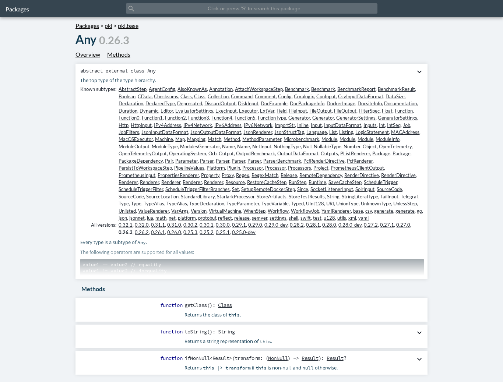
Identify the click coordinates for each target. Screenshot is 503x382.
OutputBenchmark (255, 153)
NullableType (327, 146)
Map (180, 139)
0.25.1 (223, 232)
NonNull (278, 358)
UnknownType (376, 203)
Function (404, 111)
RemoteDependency (320, 175)
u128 (329, 218)
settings (278, 218)
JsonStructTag (289, 132)
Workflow (278, 211)
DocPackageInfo (307, 103)
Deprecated (189, 103)
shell (293, 218)
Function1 (152, 118)
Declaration (131, 103)
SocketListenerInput (331, 189)
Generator (299, 118)
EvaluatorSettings (194, 111)
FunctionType (272, 118)
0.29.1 (239, 225)
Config (285, 96)
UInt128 (315, 203)
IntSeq (394, 125)
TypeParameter (242, 203)
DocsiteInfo (370, 103)
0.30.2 (190, 225)
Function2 (175, 118)
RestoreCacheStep (266, 182)
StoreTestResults (307, 196)
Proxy (228, 175)
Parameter (186, 161)
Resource (235, 182)
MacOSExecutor (136, 139)
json (123, 218)
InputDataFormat (342, 125)
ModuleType (165, 146)
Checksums (166, 96)
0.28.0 (329, 225)
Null (307, 146)
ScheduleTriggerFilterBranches (197, 189)
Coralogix (304, 96)
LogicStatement (372, 132)
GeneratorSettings (356, 118)
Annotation (221, 89)
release (242, 218)
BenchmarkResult (396, 89)
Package (381, 153)
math (160, 218)
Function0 (129, 118)
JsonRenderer (257, 132)
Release (289, 175)
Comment (265, 96)
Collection (218, 96)
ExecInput (226, 111)
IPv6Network (258, 125)
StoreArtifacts (271, 196)
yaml (363, 218)
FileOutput (320, 111)
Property (210, 175)
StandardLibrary (198, 196)
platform (187, 218)
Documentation (400, 103)
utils (341, 218)
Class (186, 96)
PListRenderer (355, 153)
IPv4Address (167, 125)
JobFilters (129, 132)
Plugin (233, 168)
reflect (225, 218)
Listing (346, 132)
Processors (299, 168)
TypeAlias (154, 203)
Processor (252, 168)
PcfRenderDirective (324, 161)
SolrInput (364, 189)
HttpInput (141, 125)
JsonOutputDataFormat (215, 132)
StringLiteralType (360, 196)
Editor (167, 111)
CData (145, 96)
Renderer (128, 182)
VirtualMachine (225, 211)
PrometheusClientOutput (357, 168)
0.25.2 (207, 232)
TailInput (389, 196)
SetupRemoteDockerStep (268, 189)
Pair (169, 161)
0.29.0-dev (276, 225)
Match (214, 139)
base (358, 211)
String (333, 196)
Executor (248, 111)
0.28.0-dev (350, 225)
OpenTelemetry (395, 146)
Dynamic (149, 111)
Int (382, 125)
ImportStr (285, 125)
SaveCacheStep (345, 182)
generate (383, 211)
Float (387, 111)
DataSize (395, 96)
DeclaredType (160, 103)
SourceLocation (162, 196)
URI (330, 203)
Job (406, 125)
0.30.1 (207, 225)
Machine (164, 139)
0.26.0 (174, 232)
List (333, 132)
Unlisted (127, 211)
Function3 (198, 118)
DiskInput (248, 103)
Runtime (317, 182)
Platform (216, 168)
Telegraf (409, 196)
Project (320, 168)
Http (124, 125)
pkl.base (128, 25)
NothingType (287, 146)
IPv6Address (228, 125)
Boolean (127, 96)
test (317, 218)
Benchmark (297, 89)
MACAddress (405, 132)
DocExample (274, 103)
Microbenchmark (301, 139)
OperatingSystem (187, 153)
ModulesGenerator (200, 146)
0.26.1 (158, 232)
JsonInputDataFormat (164, 132)
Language (316, 132)
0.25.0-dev (244, 232)
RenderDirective (361, 175)
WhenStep (254, 211)
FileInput (298, 111)
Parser (207, 161)
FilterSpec (369, 111)
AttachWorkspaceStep (259, 89)
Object (370, 146)
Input (316, 125)
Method (232, 139)
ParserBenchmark (282, 161)
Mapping (196, 139)
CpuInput (326, 96)
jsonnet (137, 218)
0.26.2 (142, 232)
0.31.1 (158, 225)
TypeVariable (275, 203)
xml (352, 218)
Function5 (245, 118)
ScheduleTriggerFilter (141, 189)
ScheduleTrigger (380, 182)
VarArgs (180, 211)
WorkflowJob (305, 211)
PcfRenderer (360, 161)
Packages (17, 9)
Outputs (329, 153)
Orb (212, 153)
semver (259, 218)
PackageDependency (141, 161)
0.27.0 (403, 225)
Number (352, 146)
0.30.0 (223, 225)
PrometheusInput (137, 175)
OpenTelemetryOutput (143, 153)
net (172, 218)
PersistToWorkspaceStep (145, 168)
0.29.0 (255, 225)
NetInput (261, 146)
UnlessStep (405, 203)
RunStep (297, 182)
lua (150, 218)
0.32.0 (142, 225)
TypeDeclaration (206, 203)
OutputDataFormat (298, 153)
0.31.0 (174, 225)
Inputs (370, 125)
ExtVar (267, 111)
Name (228, 146)
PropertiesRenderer (178, 175)
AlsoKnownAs (192, 89)
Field (281, 111)
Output (226, 153)
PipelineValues (189, 168)
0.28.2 (297, 225)
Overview (87, 54)
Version (199, 211)
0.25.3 (190, 232)
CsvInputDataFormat (360, 96)
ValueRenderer (153, 211)
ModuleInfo (388, 139)
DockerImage (341, 103)
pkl (108, 25)
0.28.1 (313, 225)
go (419, 211)
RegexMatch (265, 175)
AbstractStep (133, 89)
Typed (297, 203)
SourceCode (389, 189)
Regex (242, 175)
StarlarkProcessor (235, 196)
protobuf (207, 218)
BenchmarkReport (356, 89)
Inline (303, 125)
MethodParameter (261, 139)
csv (368, 211)
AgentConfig (162, 89)
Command (242, 96)
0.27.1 (387, 225)
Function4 (221, 118)
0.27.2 (371, 225)
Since (302, 189)
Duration (128, 111)
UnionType (347, 203)
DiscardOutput (220, 103)
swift (305, 218)
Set (235, 189)
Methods (118, 54)
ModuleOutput (134, 146)
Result (310, 358)
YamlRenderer (336, 211)
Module (329, 139)
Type (124, 203)
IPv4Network (197, 125)
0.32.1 (126, 225)
